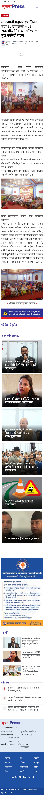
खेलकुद (36, 762)
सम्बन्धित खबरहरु (11, 336)
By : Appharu (6, 792)
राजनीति (5, 15)
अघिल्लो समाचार (16, 303)
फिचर (7, 771)
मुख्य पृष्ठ (7, 758)
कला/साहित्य (24, 767)
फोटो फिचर (8, 767)
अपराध (36, 771)
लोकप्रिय (5, 682)
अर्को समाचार (30, 303)
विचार (36, 767)
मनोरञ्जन (22, 762)
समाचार (7, 762)
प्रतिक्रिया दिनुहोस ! (9, 325)
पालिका (36, 758)
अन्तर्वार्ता (22, 771)
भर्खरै (5, 633)
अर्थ (21, 758)
